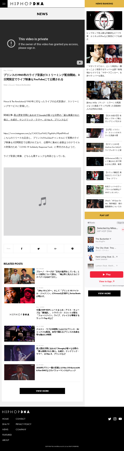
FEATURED (7, 434)
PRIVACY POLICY (23, 424)
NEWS (5, 429)
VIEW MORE (42, 390)
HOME (5, 418)
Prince (5, 85)
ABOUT (5, 440)
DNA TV (5, 424)
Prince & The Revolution (23, 85)
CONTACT (20, 418)
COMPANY (21, 429)
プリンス (11, 85)
